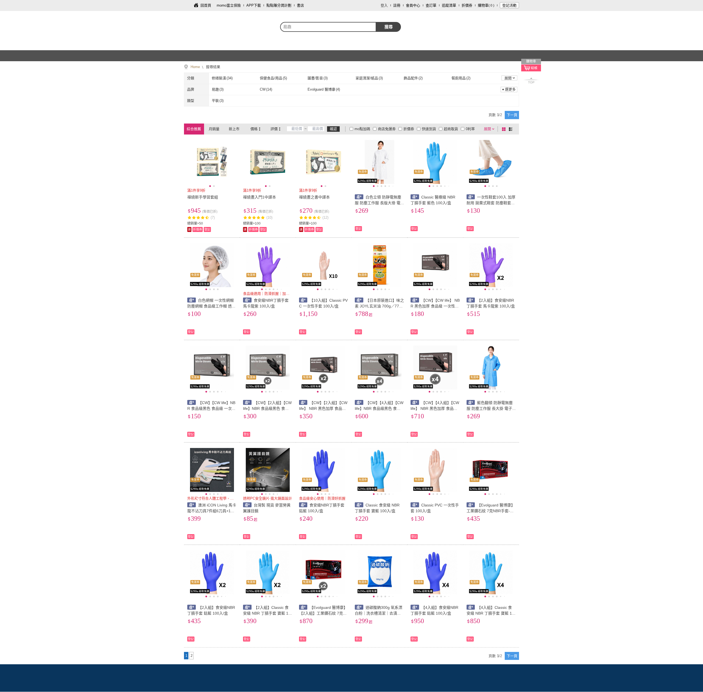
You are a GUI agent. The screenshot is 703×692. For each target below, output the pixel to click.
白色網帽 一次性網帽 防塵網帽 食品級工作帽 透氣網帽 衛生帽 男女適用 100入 (211, 306)
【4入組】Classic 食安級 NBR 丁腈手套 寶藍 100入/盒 (490, 613)
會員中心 (413, 5)
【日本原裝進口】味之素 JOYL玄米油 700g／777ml (379, 306)
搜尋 (388, 26)
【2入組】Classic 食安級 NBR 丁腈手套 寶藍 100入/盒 (267, 613)
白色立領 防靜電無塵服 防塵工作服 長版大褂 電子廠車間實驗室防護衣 (378, 203)
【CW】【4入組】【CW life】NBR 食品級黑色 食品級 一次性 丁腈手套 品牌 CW (379, 408)
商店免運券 (387, 129)
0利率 (470, 129)
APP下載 (253, 5)
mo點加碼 (362, 129)
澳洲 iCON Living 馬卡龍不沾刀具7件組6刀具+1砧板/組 (211, 511)
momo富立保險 (229, 5)
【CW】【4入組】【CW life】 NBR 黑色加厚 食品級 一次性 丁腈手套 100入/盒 (435, 408)
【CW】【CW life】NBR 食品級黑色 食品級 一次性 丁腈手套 (211, 408)
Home (195, 67)
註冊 (396, 5)
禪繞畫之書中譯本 (314, 197)
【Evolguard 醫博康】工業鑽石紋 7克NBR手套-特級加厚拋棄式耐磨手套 (491, 511)
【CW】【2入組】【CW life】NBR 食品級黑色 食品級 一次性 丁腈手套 (267, 408)
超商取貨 (451, 129)
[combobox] (328, 27)
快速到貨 (429, 129)
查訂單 (431, 5)
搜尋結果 (212, 67)
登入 (384, 5)
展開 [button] (508, 78)
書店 (300, 5)
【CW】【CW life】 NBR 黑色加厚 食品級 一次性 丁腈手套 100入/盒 (435, 306)
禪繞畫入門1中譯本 (259, 197)
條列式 (511, 129)
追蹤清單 (449, 5)
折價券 (467, 5)
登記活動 (509, 5)
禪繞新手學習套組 (202, 197)
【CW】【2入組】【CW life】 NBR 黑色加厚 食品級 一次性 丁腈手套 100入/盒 (323, 408)
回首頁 (205, 5)
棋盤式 (504, 129)
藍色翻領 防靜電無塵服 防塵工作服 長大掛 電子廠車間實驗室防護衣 (490, 408)
